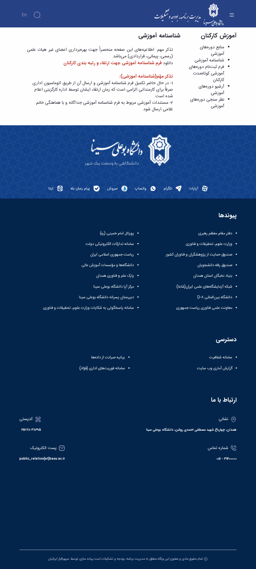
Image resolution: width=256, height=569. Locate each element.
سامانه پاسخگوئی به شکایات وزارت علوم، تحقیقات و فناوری (88, 308)
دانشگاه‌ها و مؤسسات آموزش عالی (107, 265)
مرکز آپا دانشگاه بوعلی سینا (113, 287)
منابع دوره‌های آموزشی (212, 51)
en (24, 15)
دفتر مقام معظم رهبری (215, 233)
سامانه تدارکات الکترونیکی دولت (110, 244)
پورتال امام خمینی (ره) (117, 233)
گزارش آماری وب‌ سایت (214, 368)
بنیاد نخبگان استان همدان (212, 276)
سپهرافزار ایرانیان (58, 559)
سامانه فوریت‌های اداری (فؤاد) (102, 368)
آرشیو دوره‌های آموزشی (211, 90)
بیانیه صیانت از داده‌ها (108, 357)
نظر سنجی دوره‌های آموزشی (207, 103)
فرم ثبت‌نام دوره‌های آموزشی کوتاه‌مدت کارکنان (206, 73)
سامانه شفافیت (220, 357)
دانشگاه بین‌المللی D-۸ (214, 297)
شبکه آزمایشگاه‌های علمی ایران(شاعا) (204, 287)
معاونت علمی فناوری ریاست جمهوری (204, 308)
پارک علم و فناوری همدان (115, 276)
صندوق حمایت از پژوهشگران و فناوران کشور (199, 254)
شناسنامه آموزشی (209, 60)
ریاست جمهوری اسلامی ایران (112, 254)
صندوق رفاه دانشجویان (214, 265)
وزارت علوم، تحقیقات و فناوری (209, 244)
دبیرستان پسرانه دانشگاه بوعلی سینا (106, 297)
